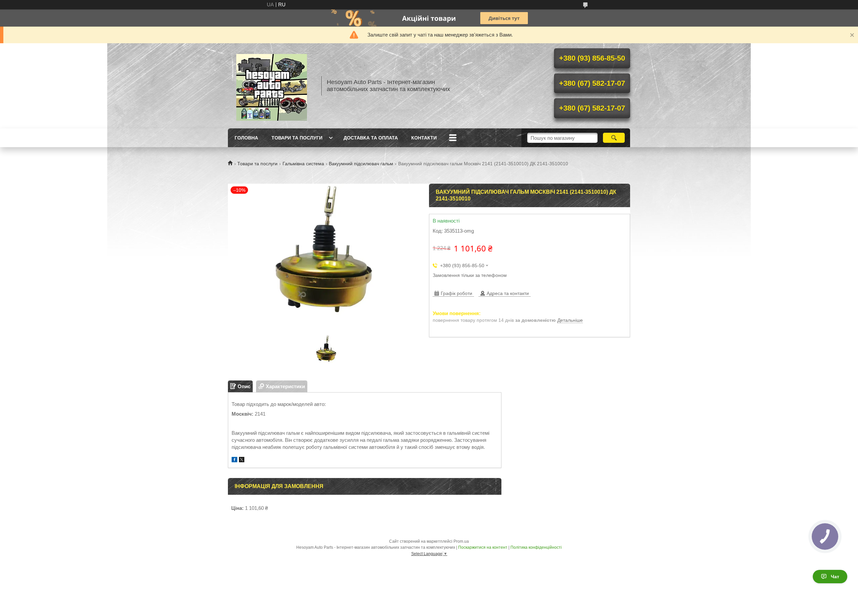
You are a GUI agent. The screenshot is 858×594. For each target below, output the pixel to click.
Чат (835, 576)
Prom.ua (461, 541)
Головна (246, 137)
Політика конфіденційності (536, 547)
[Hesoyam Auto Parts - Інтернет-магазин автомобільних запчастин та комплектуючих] (271, 86)
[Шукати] (614, 138)
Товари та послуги (296, 137)
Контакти (424, 137)
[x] (241, 460)
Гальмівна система (303, 163)
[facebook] (234, 460)
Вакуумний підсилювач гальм (361, 163)
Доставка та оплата (371, 137)
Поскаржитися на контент (482, 547)
